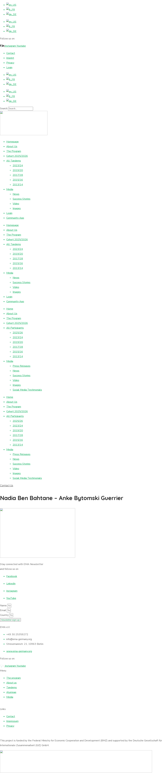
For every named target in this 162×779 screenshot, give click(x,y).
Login (9, 213)
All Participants (15, 328)
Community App (15, 218)
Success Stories (21, 199)
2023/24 (18, 165)
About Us (11, 146)
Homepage (12, 141)
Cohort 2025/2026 (17, 156)
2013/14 (18, 184)
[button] (81, 485)
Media (9, 189)
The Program (13, 151)
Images (17, 208)
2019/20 (18, 170)
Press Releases (21, 366)
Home (9, 309)
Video (16, 203)
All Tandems (13, 161)
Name (3, 605)
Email (3, 610)
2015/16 (18, 180)
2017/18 (18, 175)
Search (3, 108)
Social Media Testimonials (27, 390)
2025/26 (18, 332)
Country (4, 615)
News (16, 194)
